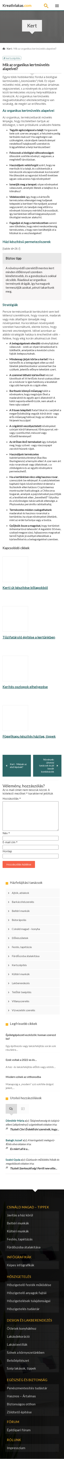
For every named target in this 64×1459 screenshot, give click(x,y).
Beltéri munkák (21, 910)
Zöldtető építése (19, 1412)
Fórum (23, 1109)
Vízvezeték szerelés (23, 1010)
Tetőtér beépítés (21, 992)
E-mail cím (10, 842)
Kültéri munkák (21, 974)
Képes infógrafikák (20, 1265)
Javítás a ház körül (20, 1215)
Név (6, 833)
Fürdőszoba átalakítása (25, 956)
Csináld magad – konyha (26, 928)
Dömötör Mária (15, 1120)
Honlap (7, 851)
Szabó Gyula (13, 1159)
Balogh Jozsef (14, 1140)
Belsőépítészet (18, 1360)
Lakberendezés (21, 983)
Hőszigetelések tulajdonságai (28, 1301)
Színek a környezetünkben (25, 1352)
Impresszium (16, 1448)
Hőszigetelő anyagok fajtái (26, 1293)
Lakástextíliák (17, 1344)
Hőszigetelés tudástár (23, 1309)
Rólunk (14, 1440)
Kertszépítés (19, 965)
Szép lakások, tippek (21, 1368)
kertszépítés (13, 58)
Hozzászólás (12, 798)
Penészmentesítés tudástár (27, 1388)
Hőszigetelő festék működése (29, 1285)
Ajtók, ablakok (20, 892)
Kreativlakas (17, 5)
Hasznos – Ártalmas (21, 1396)
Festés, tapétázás (22, 947)
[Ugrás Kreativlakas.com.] (4, 48)
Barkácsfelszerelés (23, 901)
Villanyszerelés (20, 1001)
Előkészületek (20, 937)
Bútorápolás (19, 919)
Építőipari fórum (19, 1430)
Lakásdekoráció (18, 1336)
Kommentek (11, 1109)
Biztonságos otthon (21, 1404)
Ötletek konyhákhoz (21, 1328)
